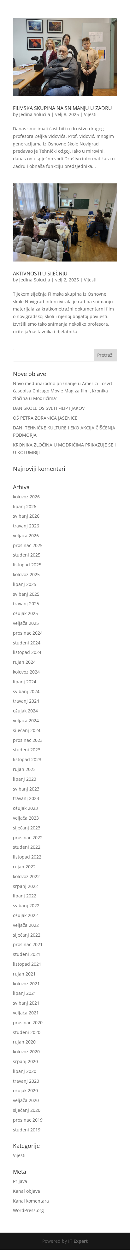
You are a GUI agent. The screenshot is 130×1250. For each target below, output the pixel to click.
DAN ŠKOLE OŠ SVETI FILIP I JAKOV (49, 408)
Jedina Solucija (34, 114)
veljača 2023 (26, 818)
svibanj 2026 (26, 516)
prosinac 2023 (28, 740)
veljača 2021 (26, 1013)
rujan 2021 (24, 974)
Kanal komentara (31, 1201)
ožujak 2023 (25, 808)
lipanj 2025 (24, 584)
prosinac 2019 (28, 1120)
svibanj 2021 (26, 1003)
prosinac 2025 (28, 545)
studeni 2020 (26, 1032)
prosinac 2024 (28, 633)
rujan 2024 (24, 662)
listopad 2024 (27, 652)
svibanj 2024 (26, 691)
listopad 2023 (27, 759)
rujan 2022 (24, 867)
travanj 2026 (26, 526)
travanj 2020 (26, 1081)
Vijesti (90, 114)
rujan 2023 (24, 769)
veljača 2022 (26, 925)
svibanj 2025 (26, 594)
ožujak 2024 (25, 711)
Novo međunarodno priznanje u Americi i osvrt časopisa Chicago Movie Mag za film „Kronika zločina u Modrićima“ (62, 391)
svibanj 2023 (26, 789)
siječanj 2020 (26, 1110)
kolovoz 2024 (26, 672)
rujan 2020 (24, 1042)
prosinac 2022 (28, 837)
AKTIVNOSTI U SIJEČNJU (40, 273)
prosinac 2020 (28, 1022)
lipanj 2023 (24, 779)
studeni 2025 (26, 555)
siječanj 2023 (26, 828)
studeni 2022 (26, 847)
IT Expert (78, 1241)
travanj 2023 (26, 798)
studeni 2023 (26, 750)
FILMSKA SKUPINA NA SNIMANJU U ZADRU (62, 108)
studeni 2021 (26, 954)
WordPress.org (28, 1210)
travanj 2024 (26, 701)
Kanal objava (26, 1191)
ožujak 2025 (25, 613)
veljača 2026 (26, 536)
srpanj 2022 (25, 886)
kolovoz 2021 (26, 984)
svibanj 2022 (26, 905)
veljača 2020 (26, 1100)
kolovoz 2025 (26, 574)
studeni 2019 (26, 1130)
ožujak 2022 (25, 915)
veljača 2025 (26, 623)
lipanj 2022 (24, 896)
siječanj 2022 (26, 935)
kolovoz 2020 (26, 1052)
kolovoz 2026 (26, 497)
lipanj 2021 (24, 993)
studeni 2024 (26, 643)
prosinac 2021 (28, 944)
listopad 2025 (27, 565)
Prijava (20, 1181)
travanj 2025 (26, 603)
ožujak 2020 (25, 1090)
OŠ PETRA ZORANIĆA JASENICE (45, 418)
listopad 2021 (27, 964)
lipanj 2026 (24, 506)
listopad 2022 (27, 857)
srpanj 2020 (25, 1061)
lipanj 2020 (24, 1071)
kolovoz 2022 (26, 876)
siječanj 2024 (26, 730)
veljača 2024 (26, 720)
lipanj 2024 (24, 682)
